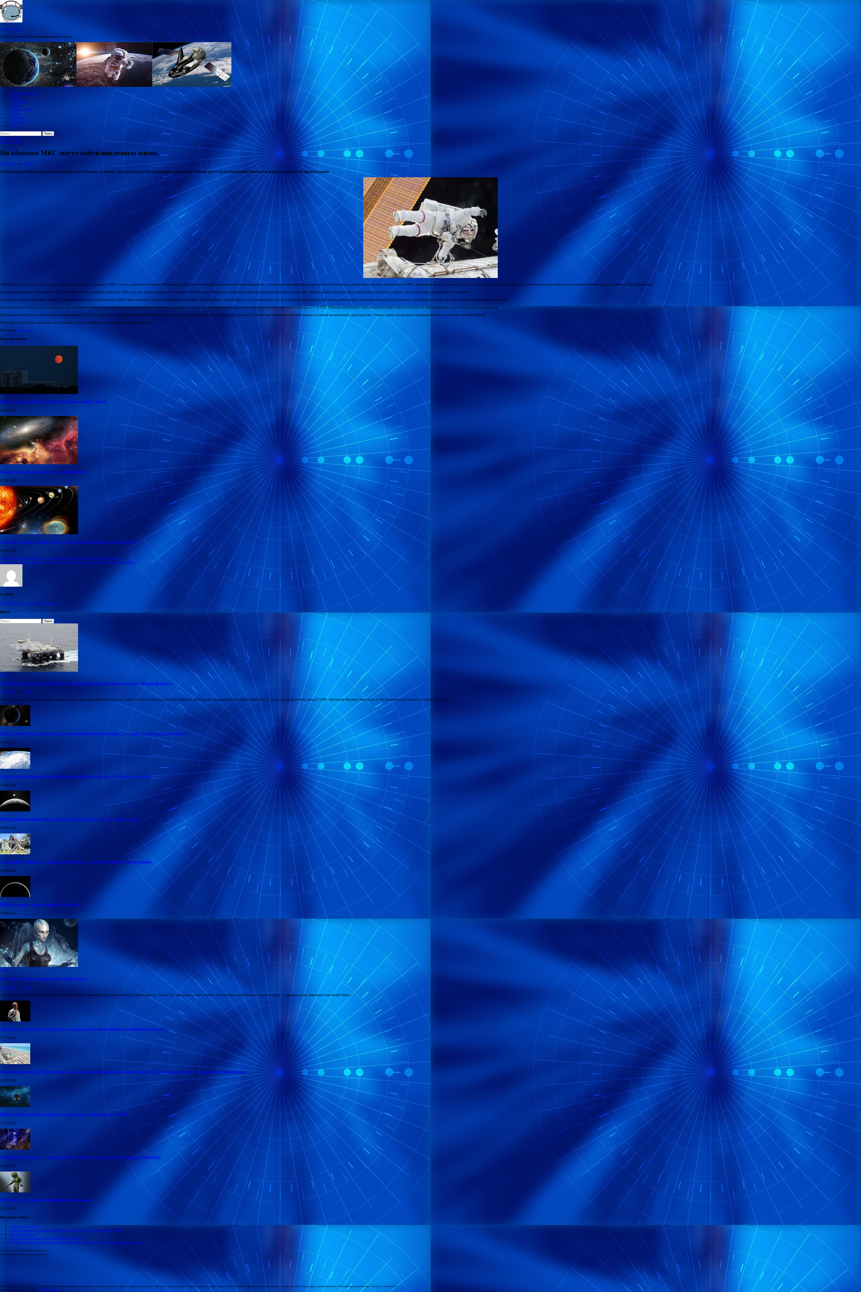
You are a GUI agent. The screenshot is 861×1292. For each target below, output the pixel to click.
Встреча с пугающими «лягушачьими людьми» (46, 1199)
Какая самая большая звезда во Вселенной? (43, 471)
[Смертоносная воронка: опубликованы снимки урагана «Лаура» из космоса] (15, 768)
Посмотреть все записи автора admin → (30, 603)
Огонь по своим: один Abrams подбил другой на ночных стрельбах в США (66, 1230)
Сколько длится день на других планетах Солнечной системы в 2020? (68, 541)
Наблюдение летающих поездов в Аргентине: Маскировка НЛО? (63, 1114)
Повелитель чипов (23, 1226)
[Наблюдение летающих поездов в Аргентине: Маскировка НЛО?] (15, 1106)
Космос (14, 105)
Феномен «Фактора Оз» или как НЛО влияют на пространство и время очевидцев (80, 1157)
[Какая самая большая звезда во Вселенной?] (39, 463)
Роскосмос (17, 117)
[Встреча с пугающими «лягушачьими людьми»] (15, 1191)
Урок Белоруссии (22, 1234)
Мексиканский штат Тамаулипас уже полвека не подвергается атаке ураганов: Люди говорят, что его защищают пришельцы (123, 1071)
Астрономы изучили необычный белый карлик (45, 1238)
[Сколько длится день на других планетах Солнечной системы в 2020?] (39, 533)
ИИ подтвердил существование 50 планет (40, 904)
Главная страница (22, 93)
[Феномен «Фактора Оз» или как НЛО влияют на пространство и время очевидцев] (15, 1148)
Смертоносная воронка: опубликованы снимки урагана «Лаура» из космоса (75, 776)
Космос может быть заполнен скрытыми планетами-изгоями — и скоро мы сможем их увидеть (93, 733)
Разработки (17, 121)
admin (27, 164)
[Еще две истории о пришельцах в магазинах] (39, 966)
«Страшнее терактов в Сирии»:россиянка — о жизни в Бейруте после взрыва (75, 861)
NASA (14, 113)
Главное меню (11, 138)
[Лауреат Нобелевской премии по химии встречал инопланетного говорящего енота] (15, 1020)
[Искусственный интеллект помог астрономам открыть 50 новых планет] (15, 810)
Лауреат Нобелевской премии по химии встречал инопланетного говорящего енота (81, 1029)
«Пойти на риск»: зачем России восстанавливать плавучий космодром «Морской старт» (86, 683)
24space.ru (24, 330)
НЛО (13, 125)
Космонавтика (20, 109)
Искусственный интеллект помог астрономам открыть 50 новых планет (70, 819)
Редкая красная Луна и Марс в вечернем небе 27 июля (53, 401)
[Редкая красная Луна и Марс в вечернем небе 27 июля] (39, 393)
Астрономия (18, 101)
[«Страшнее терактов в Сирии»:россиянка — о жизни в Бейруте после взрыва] (15, 853)
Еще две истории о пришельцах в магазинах (43, 978)
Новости (15, 97)
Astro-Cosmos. (10, 29)
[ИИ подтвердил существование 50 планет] (15, 896)
